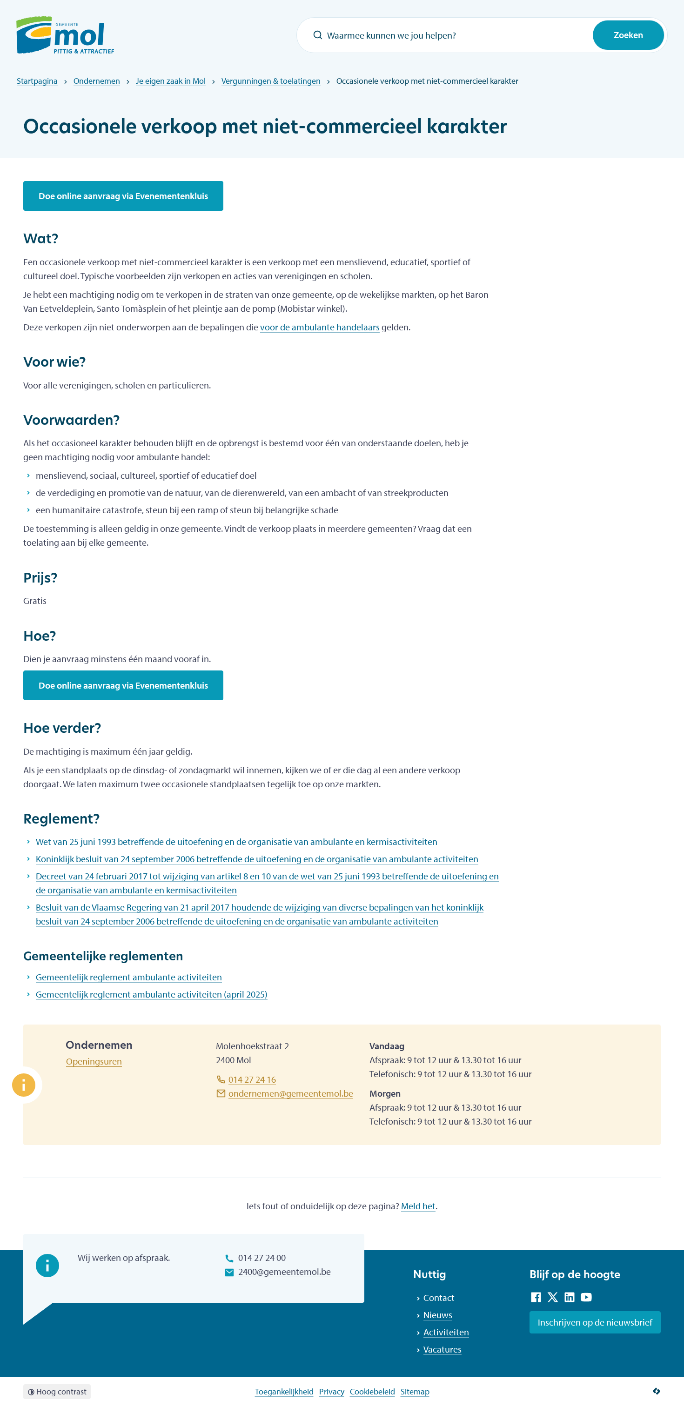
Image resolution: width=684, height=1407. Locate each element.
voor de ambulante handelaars (320, 327)
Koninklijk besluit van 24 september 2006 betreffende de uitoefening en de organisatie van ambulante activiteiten (257, 858)
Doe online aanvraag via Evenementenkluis (123, 195)
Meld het (418, 1206)
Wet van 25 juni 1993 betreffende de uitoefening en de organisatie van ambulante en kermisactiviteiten (236, 841)
